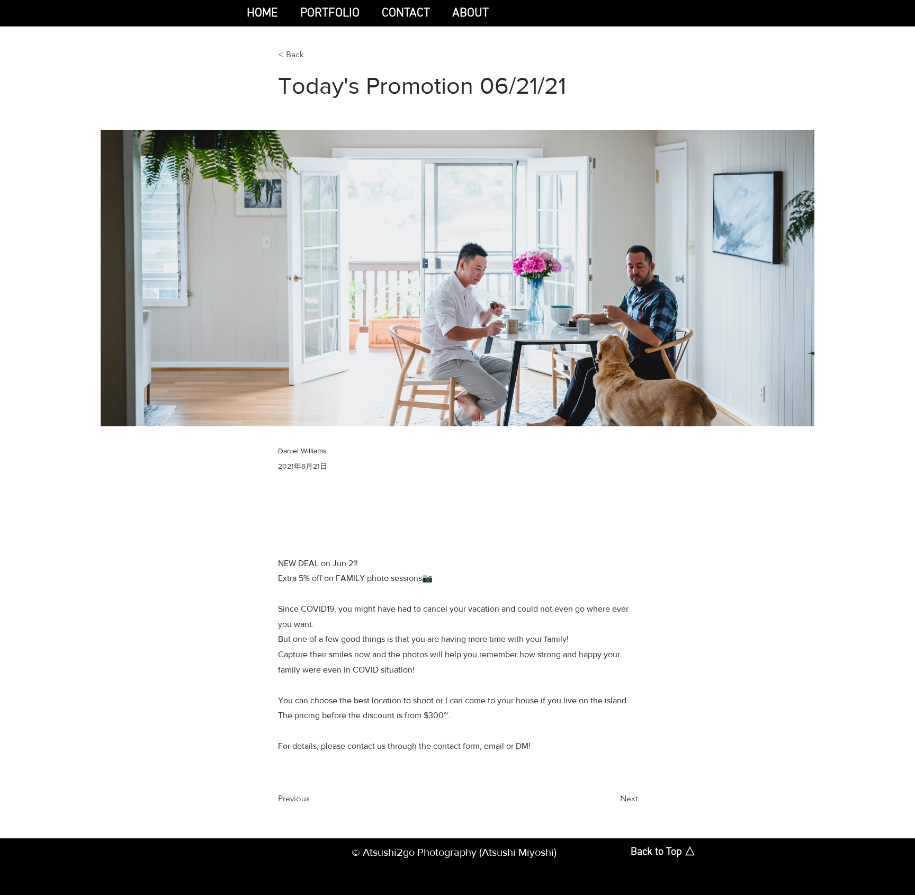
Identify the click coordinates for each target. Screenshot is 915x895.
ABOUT (470, 13)
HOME (264, 13)
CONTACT (406, 13)
